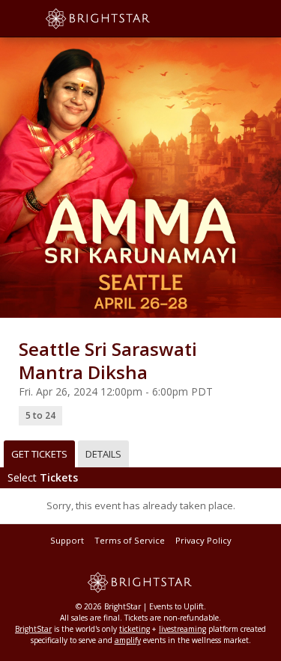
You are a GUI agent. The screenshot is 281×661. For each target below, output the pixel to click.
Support (67, 540)
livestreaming (182, 629)
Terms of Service (129, 540)
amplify (128, 640)
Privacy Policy (203, 540)
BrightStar (33, 629)
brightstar (120, 18)
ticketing (134, 629)
